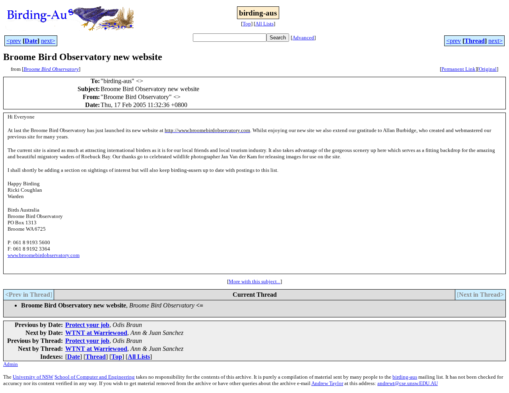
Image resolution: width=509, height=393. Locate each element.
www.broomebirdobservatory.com (44, 255)
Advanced (303, 38)
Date (31, 40)
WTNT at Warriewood (96, 332)
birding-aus (404, 377)
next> (48, 40)
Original (488, 69)
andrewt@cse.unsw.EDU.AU (407, 383)
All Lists (264, 24)
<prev (13, 40)
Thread (474, 40)
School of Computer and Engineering (94, 377)
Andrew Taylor (327, 383)
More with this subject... (254, 281)
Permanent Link (458, 69)
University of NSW (33, 377)
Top (247, 24)
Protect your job (87, 324)
